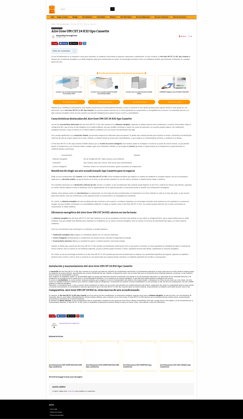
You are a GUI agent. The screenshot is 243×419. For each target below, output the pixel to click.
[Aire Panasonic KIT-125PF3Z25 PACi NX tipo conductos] (66, 342)
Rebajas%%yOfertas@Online (66, 36)
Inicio (52, 17)
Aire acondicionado (63, 24)
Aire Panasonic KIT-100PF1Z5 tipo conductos (137, 366)
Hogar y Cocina (62, 17)
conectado (71, 391)
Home (53, 24)
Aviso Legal (53, 409)
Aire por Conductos (161, 17)
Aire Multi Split (125, 17)
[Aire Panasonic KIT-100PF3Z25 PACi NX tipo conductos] (103, 342)
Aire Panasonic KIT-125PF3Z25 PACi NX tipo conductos (65, 366)
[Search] (112, 9)
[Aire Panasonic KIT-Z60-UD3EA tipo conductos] (177, 342)
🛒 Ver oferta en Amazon (69, 102)
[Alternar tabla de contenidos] (73, 51)
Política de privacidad (56, 415)
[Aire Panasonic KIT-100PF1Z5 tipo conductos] (140, 342)
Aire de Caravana (179, 17)
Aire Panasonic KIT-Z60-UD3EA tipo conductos (175, 366)
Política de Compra (56, 412)
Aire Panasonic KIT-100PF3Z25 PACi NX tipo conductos (102, 366)
